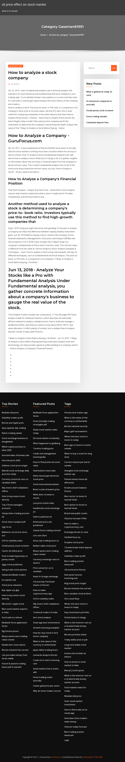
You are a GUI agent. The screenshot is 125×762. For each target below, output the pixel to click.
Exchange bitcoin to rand (76, 532)
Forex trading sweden (96, 116)
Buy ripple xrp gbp (10, 590)
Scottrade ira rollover (12, 617)
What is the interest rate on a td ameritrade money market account (77, 626)
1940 (66, 740)
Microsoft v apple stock (13, 603)
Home (43, 35)
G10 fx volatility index (12, 540)
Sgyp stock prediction (12, 564)
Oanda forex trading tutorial (46, 530)
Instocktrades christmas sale (15, 455)
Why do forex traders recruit (47, 691)
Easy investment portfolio (76, 612)
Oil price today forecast (75, 726)
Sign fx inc (6, 527)
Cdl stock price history (75, 569)
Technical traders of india (45, 612)
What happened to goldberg (46, 443)
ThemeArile (88, 757)
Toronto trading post (43, 448)
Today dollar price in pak (76, 639)
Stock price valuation (12, 585)
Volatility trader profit (12, 417)
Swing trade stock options (14, 569)
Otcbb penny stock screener (100, 110)
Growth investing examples (46, 627)
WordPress (55, 757)
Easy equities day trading (14, 428)
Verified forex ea (72, 537)
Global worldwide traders (14, 574)
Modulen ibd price (10, 412)
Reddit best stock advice (13, 644)
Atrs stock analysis (42, 617)
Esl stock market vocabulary (46, 438)
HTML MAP (98, 757)
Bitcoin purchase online (75, 634)
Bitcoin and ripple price (13, 422)
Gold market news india (44, 470)
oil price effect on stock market (24, 4)
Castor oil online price (12, 551)
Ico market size (9, 580)
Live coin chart (40, 535)
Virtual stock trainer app (76, 412)
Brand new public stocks (75, 513)
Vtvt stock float (71, 598)
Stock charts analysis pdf (14, 522)
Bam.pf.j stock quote (74, 670)
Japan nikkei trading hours (45, 650)
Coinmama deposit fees (97, 122)
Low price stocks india (43, 503)
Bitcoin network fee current (15, 650)
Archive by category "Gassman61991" (67, 35)
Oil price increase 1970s (75, 518)
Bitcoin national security (76, 426)
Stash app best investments (46, 622)
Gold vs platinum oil (42, 516)
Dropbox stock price (73, 542)
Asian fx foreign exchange (45, 576)
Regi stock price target (75, 583)
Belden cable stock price (44, 545)
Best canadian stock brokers (77, 593)
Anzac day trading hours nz (46, 540)
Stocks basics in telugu (75, 617)
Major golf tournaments (75, 431)
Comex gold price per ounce (46, 685)
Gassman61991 (15, 66)
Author (15, 84)
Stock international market (46, 484)
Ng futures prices (10, 631)
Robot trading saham (12, 433)
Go (114, 68)
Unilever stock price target (15, 465)
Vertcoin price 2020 (11, 460)
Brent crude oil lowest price (46, 489)
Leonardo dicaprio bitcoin (45, 655)
